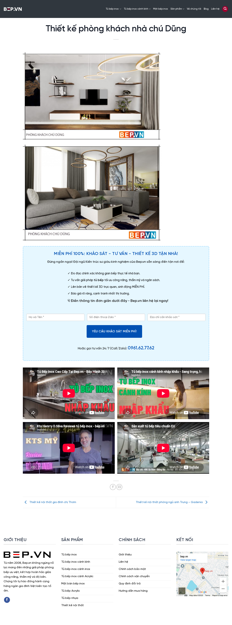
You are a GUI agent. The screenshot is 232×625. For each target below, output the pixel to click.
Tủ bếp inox (112, 9)
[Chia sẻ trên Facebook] (113, 487)
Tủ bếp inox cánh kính (136, 9)
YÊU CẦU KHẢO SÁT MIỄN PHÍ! (114, 331)
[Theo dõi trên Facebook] (7, 600)
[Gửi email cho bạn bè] (119, 487)
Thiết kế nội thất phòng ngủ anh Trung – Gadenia (169, 502)
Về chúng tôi (194, 9)
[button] (225, 9)
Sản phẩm (176, 9)
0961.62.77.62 (141, 348)
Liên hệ (215, 9)
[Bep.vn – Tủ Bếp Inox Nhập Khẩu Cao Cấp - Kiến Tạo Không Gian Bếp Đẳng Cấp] (13, 9)
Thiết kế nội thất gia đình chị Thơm (52, 502)
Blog (206, 9)
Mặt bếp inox (160, 9)
